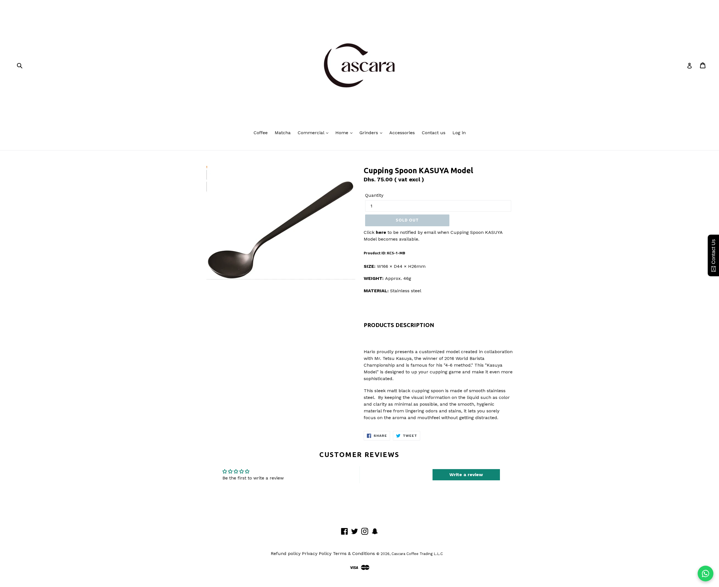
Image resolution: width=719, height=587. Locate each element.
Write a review (466, 474)
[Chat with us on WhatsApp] (705, 573)
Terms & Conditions (354, 553)
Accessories (402, 132)
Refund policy (286, 553)
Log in (459, 132)
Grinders (369, 132)
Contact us (433, 132)
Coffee (261, 132)
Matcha (283, 132)
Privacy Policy (316, 553)
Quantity (374, 195)
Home (342, 132)
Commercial (312, 132)
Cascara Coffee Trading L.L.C (417, 554)
